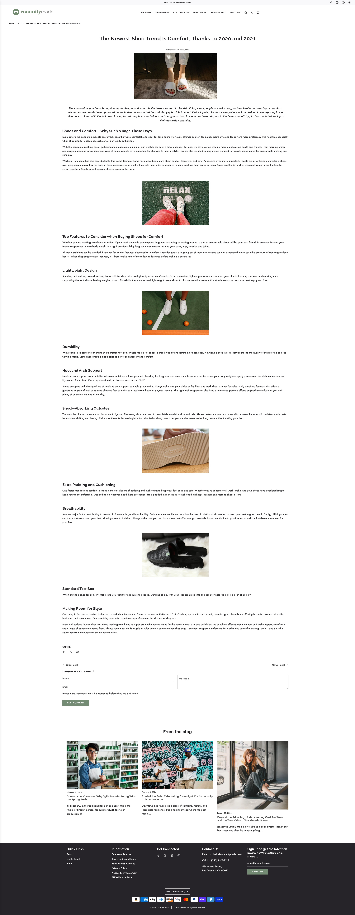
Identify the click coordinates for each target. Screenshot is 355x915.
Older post (72, 665)
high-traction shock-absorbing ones (148, 418)
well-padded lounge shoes (83, 624)
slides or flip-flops (191, 386)
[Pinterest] (343, 2)
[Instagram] (337, 2)
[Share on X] (71, 652)
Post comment (75, 702)
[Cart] (258, 13)
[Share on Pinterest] (77, 652)
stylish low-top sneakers (214, 624)
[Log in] (252, 13)
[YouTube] (349, 2)
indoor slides (170, 494)
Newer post (278, 665)
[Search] (246, 13)
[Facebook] (331, 2)
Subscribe (257, 871)
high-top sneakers (202, 494)
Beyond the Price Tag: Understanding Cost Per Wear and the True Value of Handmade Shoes (250, 819)
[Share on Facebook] (64, 652)
